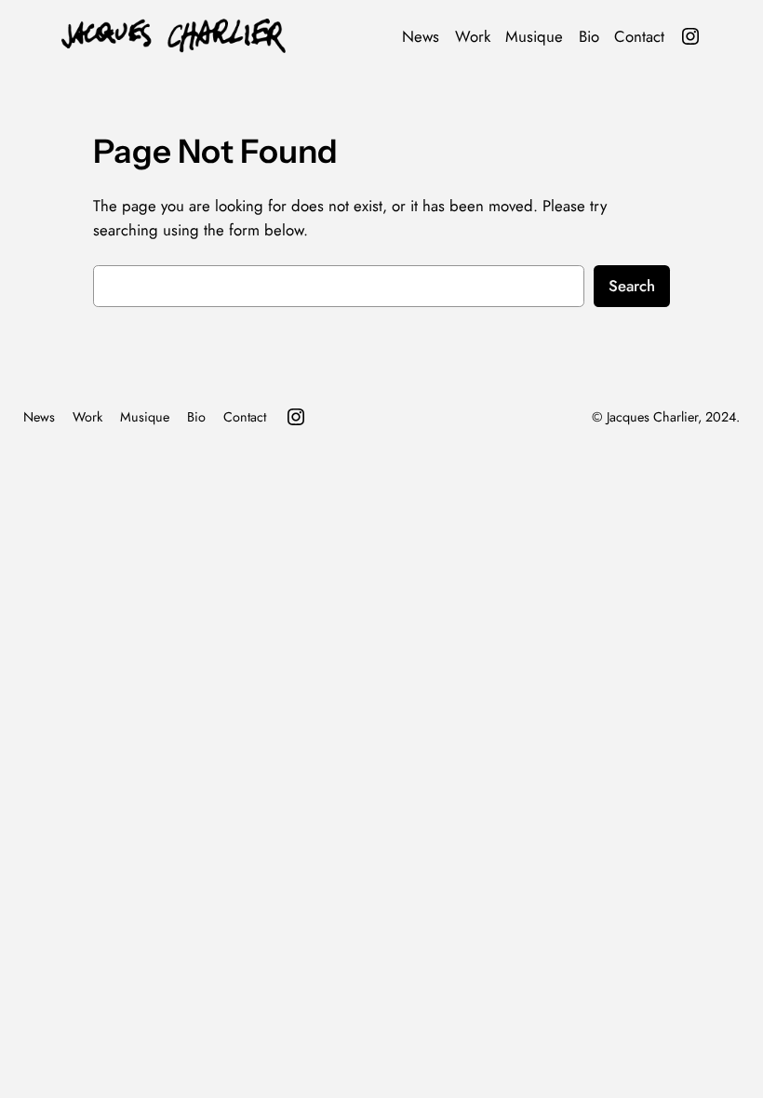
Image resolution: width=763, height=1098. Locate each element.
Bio (589, 36)
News (420, 36)
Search (632, 285)
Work (472, 36)
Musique (534, 36)
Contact (639, 36)
